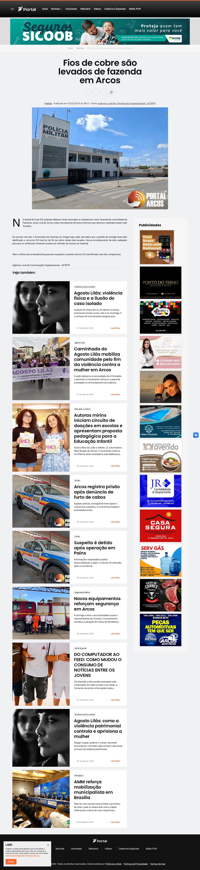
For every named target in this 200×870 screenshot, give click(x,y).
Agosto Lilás (80, 343)
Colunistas (71, 8)
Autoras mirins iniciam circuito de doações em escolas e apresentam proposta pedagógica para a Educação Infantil (98, 428)
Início (45, 8)
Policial (48, 103)
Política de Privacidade (136, 864)
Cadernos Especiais (115, 8)
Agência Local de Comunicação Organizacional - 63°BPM (126, 103)
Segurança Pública (82, 592)
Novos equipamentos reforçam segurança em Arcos (97, 603)
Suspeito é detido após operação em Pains (94, 548)
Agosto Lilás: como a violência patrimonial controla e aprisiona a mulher (98, 728)
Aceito (11, 861)
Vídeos (97, 8)
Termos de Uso (157, 864)
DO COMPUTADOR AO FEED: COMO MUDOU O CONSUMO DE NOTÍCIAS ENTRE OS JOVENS (97, 664)
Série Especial (80, 648)
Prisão (77, 481)
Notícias (80, 48)
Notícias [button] (55, 8)
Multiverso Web (113, 864)
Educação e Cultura (82, 409)
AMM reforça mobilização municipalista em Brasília (93, 789)
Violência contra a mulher (85, 287)
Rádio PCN (135, 8)
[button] (12, 9)
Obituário (85, 8)
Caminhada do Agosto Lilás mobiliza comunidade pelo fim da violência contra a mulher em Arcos (97, 359)
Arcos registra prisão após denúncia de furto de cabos (97, 492)
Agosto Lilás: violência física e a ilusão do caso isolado (98, 298)
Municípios (79, 776)
